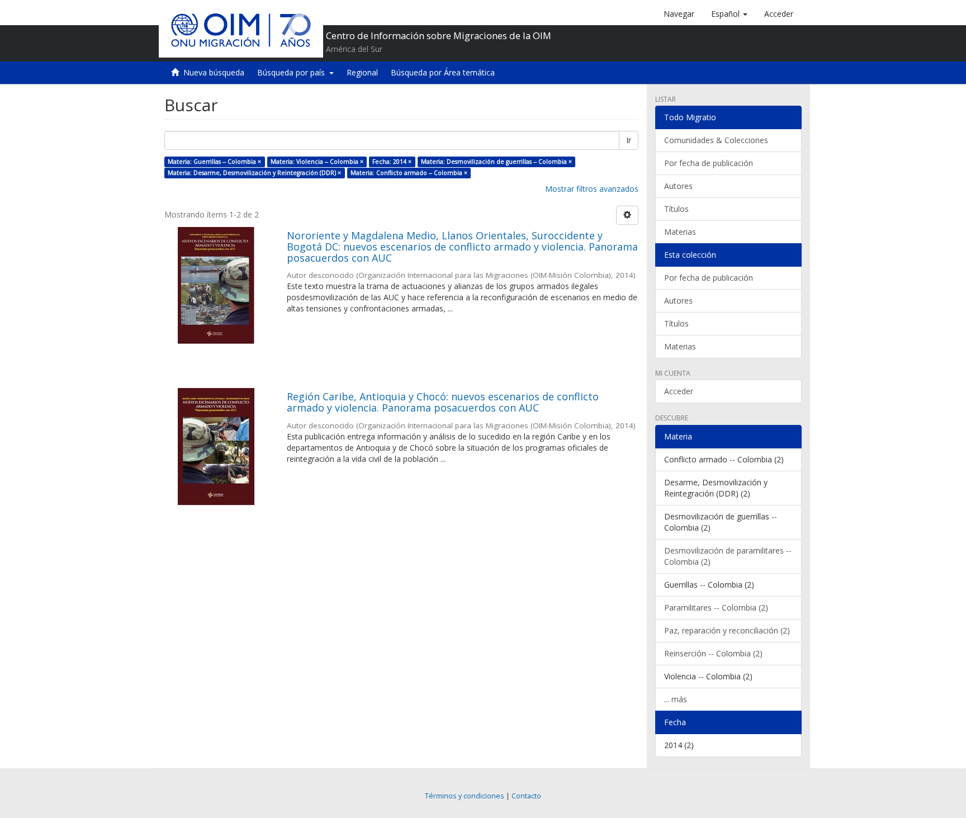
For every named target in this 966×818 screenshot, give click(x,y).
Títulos (676, 209)
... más (675, 699)
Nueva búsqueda (213, 72)
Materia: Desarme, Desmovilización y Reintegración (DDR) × (254, 173)
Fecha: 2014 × (391, 162)
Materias (680, 231)
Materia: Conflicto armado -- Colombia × (409, 173)
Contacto (526, 796)
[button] (729, 14)
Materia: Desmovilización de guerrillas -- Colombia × (496, 162)
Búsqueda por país (293, 72)
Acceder (678, 391)
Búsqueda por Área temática (443, 72)
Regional (362, 72)
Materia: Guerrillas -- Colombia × (214, 162)
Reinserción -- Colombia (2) (713, 653)
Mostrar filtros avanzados (591, 188)
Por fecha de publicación (708, 163)
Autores (678, 186)
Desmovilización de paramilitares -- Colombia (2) (728, 556)
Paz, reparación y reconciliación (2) (727, 630)
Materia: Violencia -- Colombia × (317, 162)
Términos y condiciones (464, 796)
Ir (628, 140)
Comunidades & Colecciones (716, 140)
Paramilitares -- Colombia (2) (716, 607)
